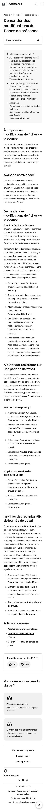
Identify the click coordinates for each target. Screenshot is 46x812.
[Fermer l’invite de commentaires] (37, 658)
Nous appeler (22, 761)
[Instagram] (26, 780)
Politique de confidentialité (23, 798)
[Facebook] (23, 780)
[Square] (3, 4)
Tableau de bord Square (21, 79)
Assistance (15, 3)
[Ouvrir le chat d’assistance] (39, 805)
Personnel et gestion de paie (25, 15)
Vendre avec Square (22, 750)
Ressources (22, 756)
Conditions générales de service (23, 802)
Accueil (7, 15)
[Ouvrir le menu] (42, 4)
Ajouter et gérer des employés (22, 629)
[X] (19, 780)
